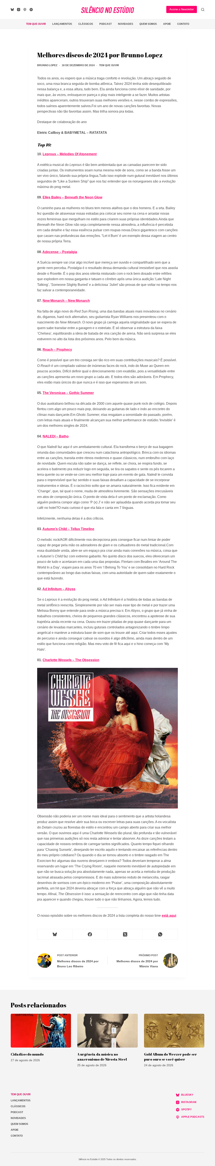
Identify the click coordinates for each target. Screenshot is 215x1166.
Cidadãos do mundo (27, 1054)
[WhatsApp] (160, 934)
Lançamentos (62, 23)
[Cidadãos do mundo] (41, 1031)
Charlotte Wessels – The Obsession (71, 660)
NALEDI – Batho (56, 436)
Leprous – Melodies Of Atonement (70, 154)
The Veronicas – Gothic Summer (68, 393)
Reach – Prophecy (57, 349)
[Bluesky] (12, 9)
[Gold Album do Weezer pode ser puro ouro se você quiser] (174, 1031)
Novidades (125, 23)
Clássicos (85, 23)
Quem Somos (148, 23)
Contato (183, 23)
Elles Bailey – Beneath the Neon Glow (72, 197)
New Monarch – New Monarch (66, 300)
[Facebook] (90, 934)
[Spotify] (31, 9)
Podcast (105, 23)
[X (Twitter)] (125, 934)
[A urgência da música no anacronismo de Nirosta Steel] (107, 1031)
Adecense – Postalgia (59, 252)
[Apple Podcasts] (24, 9)
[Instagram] (18, 9)
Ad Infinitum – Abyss (58, 589)
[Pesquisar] (202, 9)
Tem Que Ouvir (36, 23)
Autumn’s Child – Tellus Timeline (68, 529)
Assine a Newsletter (181, 9)
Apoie (167, 23)
